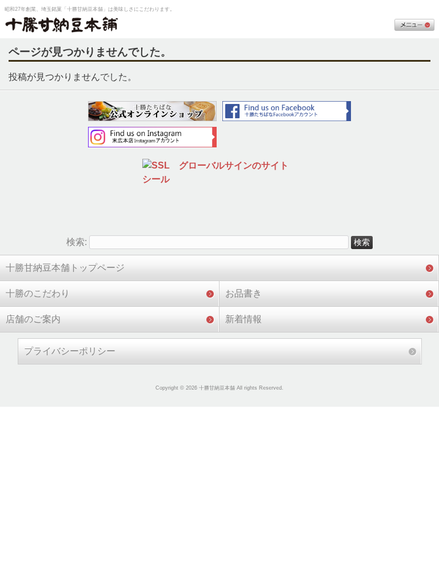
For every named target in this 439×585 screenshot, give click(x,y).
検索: (76, 242)
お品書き (243, 293)
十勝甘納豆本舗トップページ (65, 268)
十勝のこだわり (38, 293)
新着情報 (243, 319)
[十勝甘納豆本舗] (62, 25)
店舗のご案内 (33, 319)
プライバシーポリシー (69, 351)
